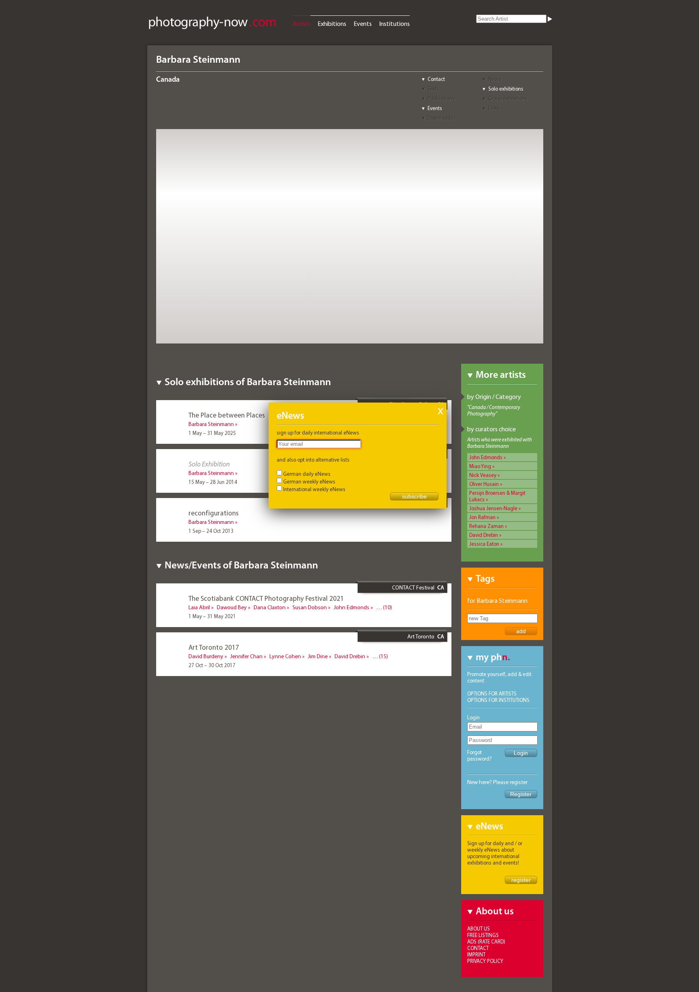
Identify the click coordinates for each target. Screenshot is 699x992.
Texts (433, 88)
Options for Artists (492, 693)
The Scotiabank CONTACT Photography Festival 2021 (266, 598)
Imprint (476, 954)
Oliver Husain (484, 484)
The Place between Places (227, 415)
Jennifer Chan (246, 656)
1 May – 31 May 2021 (212, 616)
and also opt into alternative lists (313, 459)
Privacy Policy (485, 961)
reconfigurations (214, 513)
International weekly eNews (314, 489)
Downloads (440, 117)
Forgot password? (479, 755)
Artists (301, 23)
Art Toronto (420, 636)
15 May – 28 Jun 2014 (213, 482)
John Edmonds (485, 457)
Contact (436, 79)
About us (478, 928)
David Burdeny (206, 656)
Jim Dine (318, 656)
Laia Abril (199, 607)
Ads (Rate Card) (486, 941)
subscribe (414, 496)
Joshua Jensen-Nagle (493, 508)
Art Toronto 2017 (214, 647)
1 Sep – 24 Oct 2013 (211, 531)
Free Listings (483, 935)
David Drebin (483, 535)
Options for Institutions (498, 700)
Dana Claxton (270, 607)
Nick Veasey (482, 475)
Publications (441, 98)
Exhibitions (332, 23)
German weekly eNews (309, 481)
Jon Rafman (482, 517)
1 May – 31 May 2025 (212, 433)
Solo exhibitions (505, 88)
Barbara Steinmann (211, 424)
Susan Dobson (309, 607)
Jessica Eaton (484, 544)
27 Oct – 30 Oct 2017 (212, 665)
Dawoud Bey (232, 607)
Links (494, 108)
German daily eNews (306, 474)
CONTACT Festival (413, 587)
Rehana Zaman (486, 526)
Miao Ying (480, 466)
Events (363, 23)
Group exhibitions (507, 98)
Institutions (394, 23)
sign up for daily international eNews (318, 432)
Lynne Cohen (285, 656)
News (494, 79)
